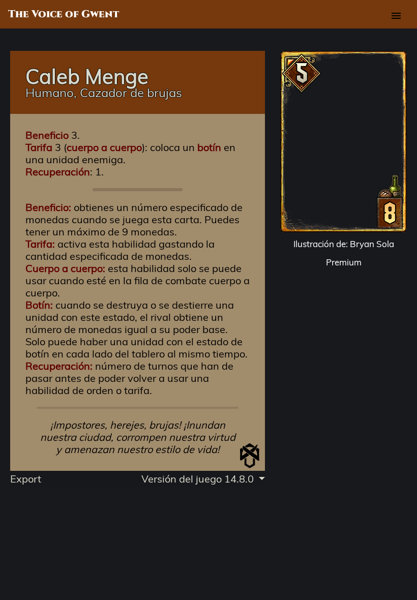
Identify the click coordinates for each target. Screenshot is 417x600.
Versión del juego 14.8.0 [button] (198, 478)
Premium (344, 262)
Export (25, 478)
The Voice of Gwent (63, 14)
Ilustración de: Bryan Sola (343, 243)
